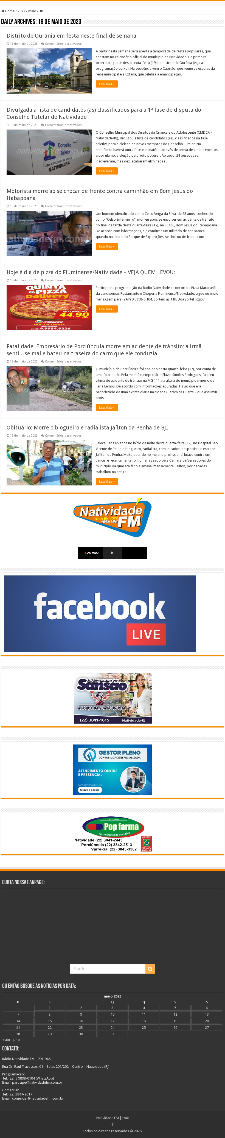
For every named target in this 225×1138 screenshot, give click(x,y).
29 (50, 1034)
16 (81, 1021)
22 (50, 1027)
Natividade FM (107, 1118)
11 (144, 1014)
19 (175, 1021)
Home (9, 11)
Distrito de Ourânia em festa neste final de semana (71, 35)
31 (112, 1034)
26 (175, 1027)
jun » (16, 1040)
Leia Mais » (106, 84)
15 (50, 1021)
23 (81, 1027)
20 (207, 1021)
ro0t (125, 1118)
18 (144, 1021)
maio (32, 11)
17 (112, 1021)
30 (81, 1034)
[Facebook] (112, 1124)
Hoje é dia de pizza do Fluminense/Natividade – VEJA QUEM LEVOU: (91, 272)
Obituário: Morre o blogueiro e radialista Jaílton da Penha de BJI (87, 427)
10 (112, 1014)
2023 (21, 11)
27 (207, 1027)
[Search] (150, 969)
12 (175, 1014)
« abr (6, 1040)
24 (112, 1027)
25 (144, 1027)
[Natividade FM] (112, 1)
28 (18, 1034)
